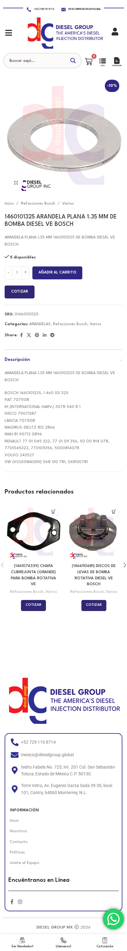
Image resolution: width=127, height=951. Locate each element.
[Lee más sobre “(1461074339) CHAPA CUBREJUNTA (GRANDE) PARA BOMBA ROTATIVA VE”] (53, 511)
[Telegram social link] (52, 335)
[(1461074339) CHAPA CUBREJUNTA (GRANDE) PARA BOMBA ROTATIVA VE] (33, 531)
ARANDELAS (40, 324)
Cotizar (19, 292)
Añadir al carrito (57, 272)
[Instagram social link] (20, 902)
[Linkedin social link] (44, 335)
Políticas (17, 852)
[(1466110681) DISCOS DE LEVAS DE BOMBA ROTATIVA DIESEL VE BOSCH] (93, 531)
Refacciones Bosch (38, 204)
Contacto (19, 842)
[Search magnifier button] (74, 60)
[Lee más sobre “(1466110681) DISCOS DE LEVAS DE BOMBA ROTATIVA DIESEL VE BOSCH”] (114, 511)
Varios (68, 204)
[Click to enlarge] (16, 183)
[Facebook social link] (21, 335)
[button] (8, 32)
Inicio (9, 204)
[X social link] (29, 335)
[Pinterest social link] (37, 335)
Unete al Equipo (24, 863)
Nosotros (18, 831)
